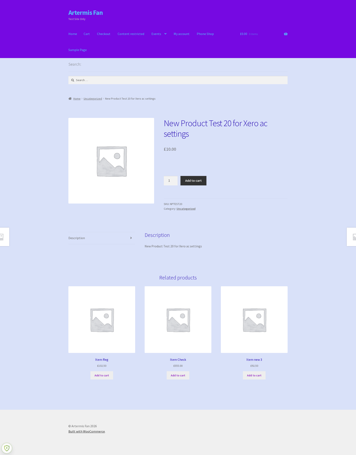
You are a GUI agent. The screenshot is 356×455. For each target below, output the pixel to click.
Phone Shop (205, 34)
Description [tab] (76, 238)
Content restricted (131, 34)
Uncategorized (93, 98)
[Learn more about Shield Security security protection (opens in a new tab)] (7, 448)
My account (182, 34)
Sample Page (77, 50)
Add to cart (193, 180)
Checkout (103, 34)
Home (72, 34)
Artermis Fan (85, 12)
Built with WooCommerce (86, 431)
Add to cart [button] (102, 375)
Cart (87, 34)
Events (156, 34)
